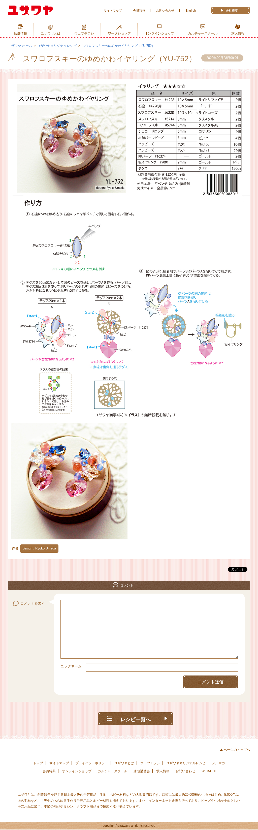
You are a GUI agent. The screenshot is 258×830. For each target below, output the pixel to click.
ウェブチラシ (84, 33)
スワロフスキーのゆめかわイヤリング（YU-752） (118, 46)
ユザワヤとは (50, 33)
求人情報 (237, 33)
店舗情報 (20, 33)
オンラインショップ (159, 33)
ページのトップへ (237, 750)
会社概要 (232, 10)
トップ (38, 763)
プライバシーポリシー (91, 763)
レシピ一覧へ (135, 719)
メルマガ (218, 763)
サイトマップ (113, 10)
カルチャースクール (202, 33)
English (190, 10)
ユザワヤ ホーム (20, 46)
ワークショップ (119, 33)
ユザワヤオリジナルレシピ (57, 46)
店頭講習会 (142, 771)
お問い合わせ (165, 10)
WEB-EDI (209, 771)
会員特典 (139, 10)
